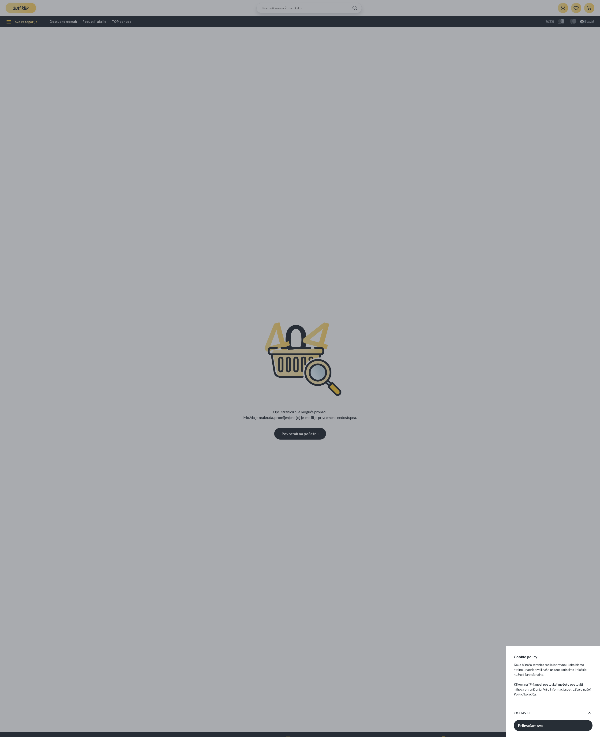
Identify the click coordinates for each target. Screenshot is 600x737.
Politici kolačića (525, 694)
